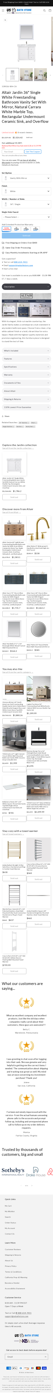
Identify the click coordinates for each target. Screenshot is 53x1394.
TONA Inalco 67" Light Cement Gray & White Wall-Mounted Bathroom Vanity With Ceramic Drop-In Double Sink (13, 757)
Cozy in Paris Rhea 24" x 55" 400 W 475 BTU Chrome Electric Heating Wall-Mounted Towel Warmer (38, 867)
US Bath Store (29, 1372)
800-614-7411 (20, 262)
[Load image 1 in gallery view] (12, 74)
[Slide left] (2, 75)
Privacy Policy (10, 1266)
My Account (10, 1228)
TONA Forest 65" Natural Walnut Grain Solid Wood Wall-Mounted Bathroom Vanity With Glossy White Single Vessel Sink (38, 806)
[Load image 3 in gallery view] (40, 74)
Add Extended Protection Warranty (17, 224)
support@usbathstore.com (21, 265)
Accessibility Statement (15, 1288)
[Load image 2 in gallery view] (26, 74)
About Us (9, 1260)
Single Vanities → (8, 426)
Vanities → (20, 426)
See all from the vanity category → (17, 672)
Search (8, 1217)
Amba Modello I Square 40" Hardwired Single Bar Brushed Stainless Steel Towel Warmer (38, 913)
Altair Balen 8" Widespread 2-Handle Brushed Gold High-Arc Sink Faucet (38, 548)
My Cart (8, 1206)
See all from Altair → (11, 512)
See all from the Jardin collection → (18, 448)
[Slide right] (50, 75)
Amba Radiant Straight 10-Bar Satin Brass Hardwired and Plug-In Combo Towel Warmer (14, 867)
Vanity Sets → (30, 426)
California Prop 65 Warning (16, 1277)
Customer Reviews (13, 1249)
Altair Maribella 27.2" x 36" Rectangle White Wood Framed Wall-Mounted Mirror (13, 646)
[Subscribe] (45, 1357)
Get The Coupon (33, 151)
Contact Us (10, 1234)
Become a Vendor (12, 1283)
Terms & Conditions (13, 1272)
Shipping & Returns (13, 1255)
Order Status (10, 1223)
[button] (3, 10)
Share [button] (7, 416)
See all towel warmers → (13, 834)
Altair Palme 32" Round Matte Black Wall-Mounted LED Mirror (38, 646)
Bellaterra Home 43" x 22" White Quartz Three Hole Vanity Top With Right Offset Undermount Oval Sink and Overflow (14, 805)
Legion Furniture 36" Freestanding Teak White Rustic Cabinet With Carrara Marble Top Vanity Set (38, 707)
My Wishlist (10, 1211)
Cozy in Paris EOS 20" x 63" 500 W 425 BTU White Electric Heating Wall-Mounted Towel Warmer (13, 959)
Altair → (34, 422)
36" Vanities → (24, 422)
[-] (6, 229)
